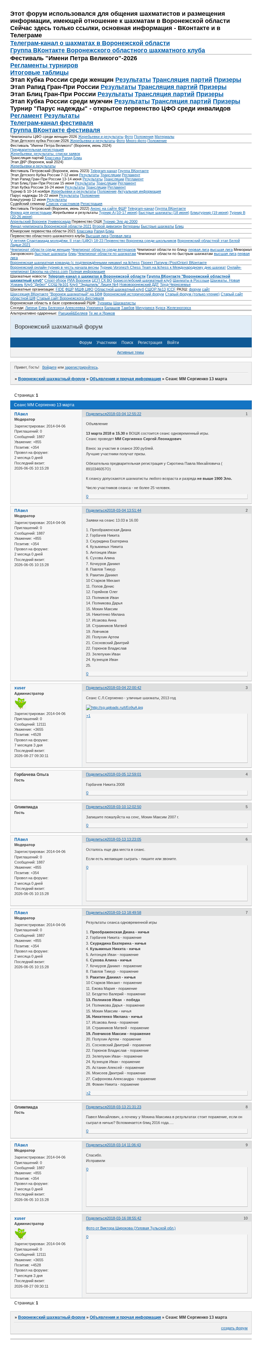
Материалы (164, 137)
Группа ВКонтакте (133, 171)
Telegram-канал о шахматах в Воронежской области (97, 276)
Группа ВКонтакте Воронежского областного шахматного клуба (107, 50)
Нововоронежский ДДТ (139, 284)
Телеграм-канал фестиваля (51, 122)
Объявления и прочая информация (125, 378)
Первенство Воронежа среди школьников (140, 241)
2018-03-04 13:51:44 (124, 510)
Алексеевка (75, 308)
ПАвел (21, 414)
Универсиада (59, 221)
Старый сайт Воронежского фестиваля (70, 298)
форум (195, 289)
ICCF (171, 289)
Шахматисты (124, 303)
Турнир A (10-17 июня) (118, 212)
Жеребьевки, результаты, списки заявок (45, 154)
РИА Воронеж (79, 280)
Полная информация (87, 271)
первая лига (198, 249)
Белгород (56, 308)
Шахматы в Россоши (191, 280)
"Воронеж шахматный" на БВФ (75, 294)
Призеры (227, 79)
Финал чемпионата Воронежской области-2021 (50, 226)
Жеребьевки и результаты (100, 137)
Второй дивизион (107, 226)
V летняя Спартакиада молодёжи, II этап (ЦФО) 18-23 (57, 241)
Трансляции (110, 175)
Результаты (133, 79)
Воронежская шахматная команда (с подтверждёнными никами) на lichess (75, 262)
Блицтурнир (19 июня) (209, 212)
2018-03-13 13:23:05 (124, 839)
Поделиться (96, 414)
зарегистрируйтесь (81, 367)
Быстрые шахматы (157, 226)
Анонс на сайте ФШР (108, 208)
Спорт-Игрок (55, 280)
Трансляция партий (182, 79)
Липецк (31, 308)
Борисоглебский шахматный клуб (142, 280)
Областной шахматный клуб (119, 289)
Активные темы (130, 352)
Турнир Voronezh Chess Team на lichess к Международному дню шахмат (163, 267)
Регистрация (91, 204)
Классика (53, 158)
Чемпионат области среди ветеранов (103, 249)
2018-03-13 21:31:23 (124, 1107)
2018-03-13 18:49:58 (124, 912)
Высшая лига (97, 236)
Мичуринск (145, 308)
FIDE (60, 289)
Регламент (26, 115)
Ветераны (131, 226)
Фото (129, 137)
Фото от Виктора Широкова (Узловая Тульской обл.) (131, 1228)
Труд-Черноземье (175, 284)
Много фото (136, 141)
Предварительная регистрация (37, 150)
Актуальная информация (139, 191)
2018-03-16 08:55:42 (124, 1218)
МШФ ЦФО (84, 289)
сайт (206, 289)
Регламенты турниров (44, 65)
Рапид (67, 158)
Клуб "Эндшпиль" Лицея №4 (94, 284)
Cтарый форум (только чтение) (192, 294)
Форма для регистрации (31, 212)
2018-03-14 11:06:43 (124, 1145)
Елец (43, 308)
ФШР (69, 289)
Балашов (112, 308)
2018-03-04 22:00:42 (124, 688)
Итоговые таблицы (39, 72)
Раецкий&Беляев (73, 313)
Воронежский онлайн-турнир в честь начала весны (54, 267)
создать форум (234, 1328)
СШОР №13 (155, 289)
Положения (144, 137)
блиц (72, 254)
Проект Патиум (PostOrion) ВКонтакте (174, 262)
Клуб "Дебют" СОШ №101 (46, 284)
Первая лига (120, 236)
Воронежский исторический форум (133, 294)
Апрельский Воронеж (28, 221)
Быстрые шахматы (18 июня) (164, 212)
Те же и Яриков (102, 313)
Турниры (104, 303)
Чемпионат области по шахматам (106, 254)
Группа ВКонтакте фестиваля (55, 130)
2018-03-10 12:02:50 (124, 807)
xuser (20, 688)
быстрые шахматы (50, 254)
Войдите (49, 367)
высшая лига (221, 249)
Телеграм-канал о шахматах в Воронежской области (90, 43)
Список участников (62, 204)
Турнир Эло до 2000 (120, 221)
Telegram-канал (103, 171)
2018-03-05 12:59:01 (124, 774)
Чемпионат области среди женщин (40, 249)
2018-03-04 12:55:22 (124, 414)
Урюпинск (94, 308)
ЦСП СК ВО (102, 280)
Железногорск (178, 308)
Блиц (77, 158)
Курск (160, 308)
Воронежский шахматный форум (51, 378)
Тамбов (127, 308)
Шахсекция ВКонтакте (29, 294)
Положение (157, 141)
